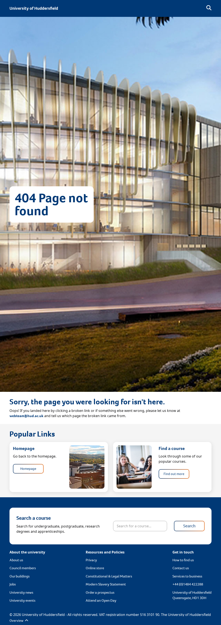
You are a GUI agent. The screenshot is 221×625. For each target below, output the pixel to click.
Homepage (28, 468)
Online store (95, 568)
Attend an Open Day (101, 600)
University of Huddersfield (33, 8)
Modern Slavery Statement (106, 584)
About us (16, 560)
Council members (22, 568)
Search (189, 526)
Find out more (174, 474)
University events (22, 600)
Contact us (180, 568)
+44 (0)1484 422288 (187, 584)
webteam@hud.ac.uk (26, 415)
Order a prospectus (100, 592)
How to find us (183, 560)
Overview (16, 620)
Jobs (12, 584)
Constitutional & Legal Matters (109, 576)
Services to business (187, 576)
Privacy (91, 560)
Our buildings (19, 576)
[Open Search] (209, 8)
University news (21, 592)
